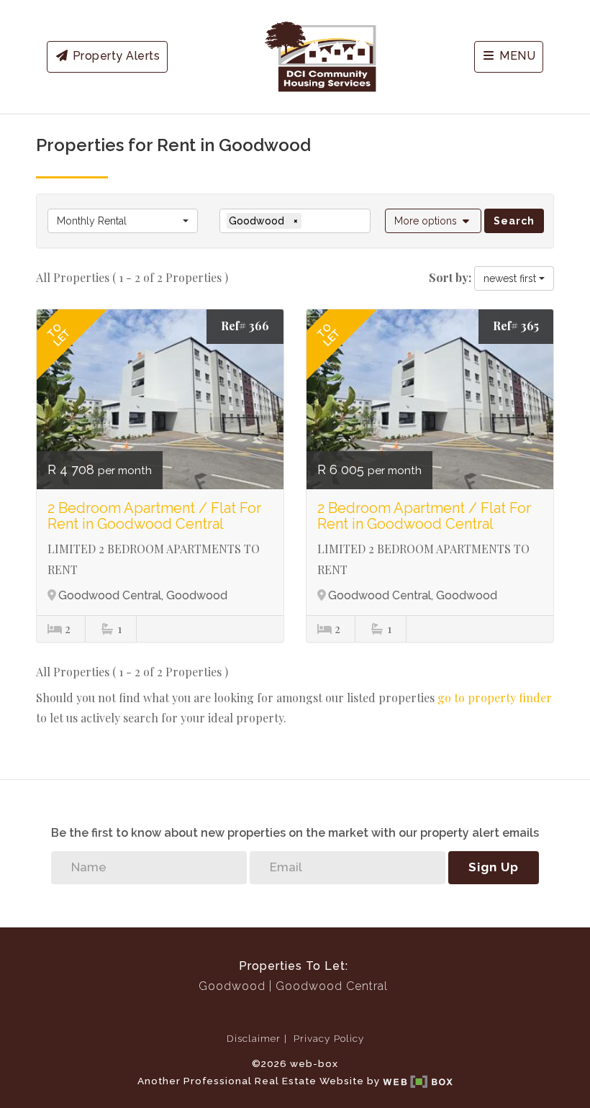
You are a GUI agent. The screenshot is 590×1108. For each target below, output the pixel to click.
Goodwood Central (332, 986)
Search (514, 221)
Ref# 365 (516, 325)
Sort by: (450, 277)
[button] (433, 221)
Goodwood (232, 986)
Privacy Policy (329, 1038)
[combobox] (122, 221)
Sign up (493, 867)
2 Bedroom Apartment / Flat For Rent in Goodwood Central (154, 515)
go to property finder (494, 697)
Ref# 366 (245, 325)
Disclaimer (254, 1038)
